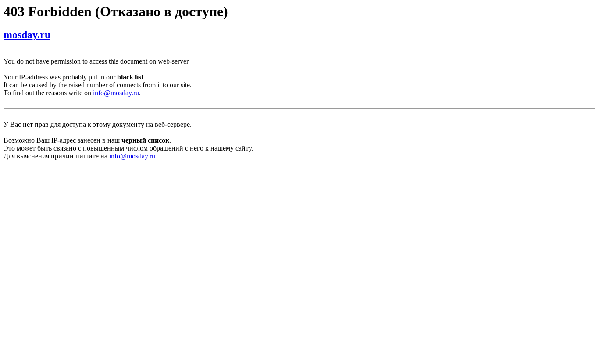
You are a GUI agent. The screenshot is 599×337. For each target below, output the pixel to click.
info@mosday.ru (116, 93)
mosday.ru (27, 34)
